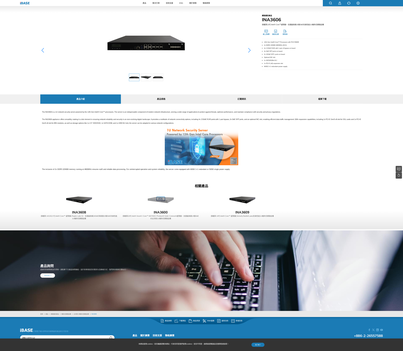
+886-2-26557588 (368, 336)
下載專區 (182, 321)
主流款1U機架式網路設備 (81, 314)
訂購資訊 (242, 99)
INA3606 (94, 314)
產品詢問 (168, 321)
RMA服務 (210, 321)
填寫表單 (47, 275)
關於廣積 (192, 3)
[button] (249, 50)
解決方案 (156, 3)
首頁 (41, 314)
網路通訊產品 (55, 314)
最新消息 (225, 321)
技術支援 (169, 3)
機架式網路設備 (66, 314)
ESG (181, 3)
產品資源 (196, 321)
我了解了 (258, 345)
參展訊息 (239, 321)
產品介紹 (80, 99)
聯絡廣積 (206, 3)
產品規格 (161, 99)
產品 (144, 3)
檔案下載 (322, 99)
